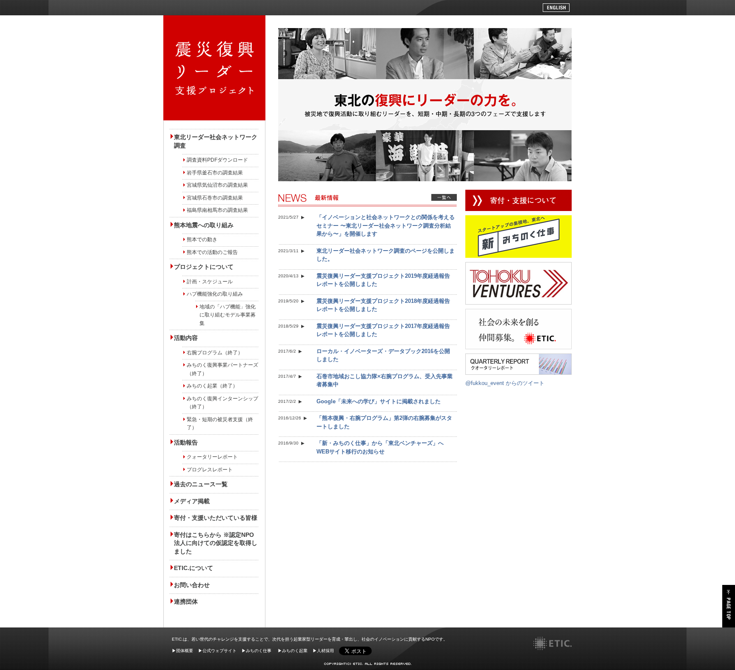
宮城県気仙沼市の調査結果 (217, 185)
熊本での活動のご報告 (212, 252)
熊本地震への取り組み (204, 225)
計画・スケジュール (210, 282)
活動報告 (186, 442)
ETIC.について (193, 568)
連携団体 (186, 601)
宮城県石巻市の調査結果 (215, 198)
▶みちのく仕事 (256, 650)
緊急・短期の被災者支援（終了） (220, 423)
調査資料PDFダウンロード (217, 160)
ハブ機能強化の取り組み (215, 294)
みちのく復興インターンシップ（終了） (222, 403)
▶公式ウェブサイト (217, 650)
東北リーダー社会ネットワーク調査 (215, 141)
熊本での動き (202, 239)
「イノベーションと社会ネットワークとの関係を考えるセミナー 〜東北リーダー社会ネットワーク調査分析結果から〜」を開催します (385, 225)
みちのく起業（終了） (212, 386)
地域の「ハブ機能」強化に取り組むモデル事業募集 (227, 315)
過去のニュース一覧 (201, 484)
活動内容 (186, 337)
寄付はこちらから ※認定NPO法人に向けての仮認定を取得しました (215, 543)
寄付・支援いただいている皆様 (215, 517)
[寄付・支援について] (518, 194)
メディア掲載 (192, 501)
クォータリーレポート (212, 457)
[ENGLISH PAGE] (556, 7)
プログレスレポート (210, 470)
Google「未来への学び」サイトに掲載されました (378, 401)
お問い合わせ (192, 585)
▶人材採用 (323, 650)
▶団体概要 (182, 650)
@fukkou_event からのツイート (504, 383)
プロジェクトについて (204, 266)
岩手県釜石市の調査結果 (215, 173)
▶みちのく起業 (293, 650)
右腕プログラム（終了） (215, 353)
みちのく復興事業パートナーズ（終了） (222, 369)
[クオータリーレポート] (518, 357)
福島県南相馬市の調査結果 (217, 210)
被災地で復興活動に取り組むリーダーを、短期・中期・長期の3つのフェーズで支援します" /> (214, 67)
